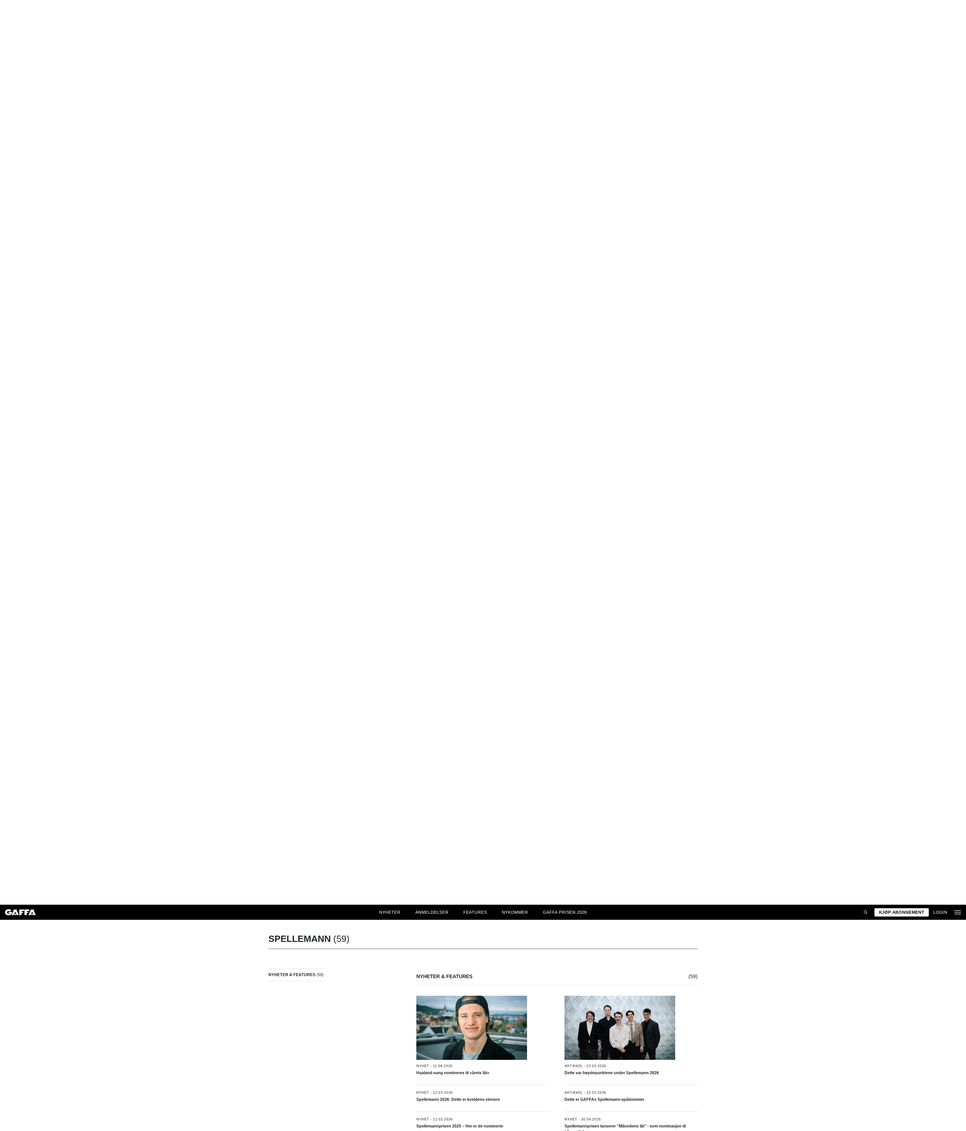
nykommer (515, 912)
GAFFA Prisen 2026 (565, 912)
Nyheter (389, 912)
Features (475, 912)
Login (940, 912)
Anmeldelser (432, 912)
